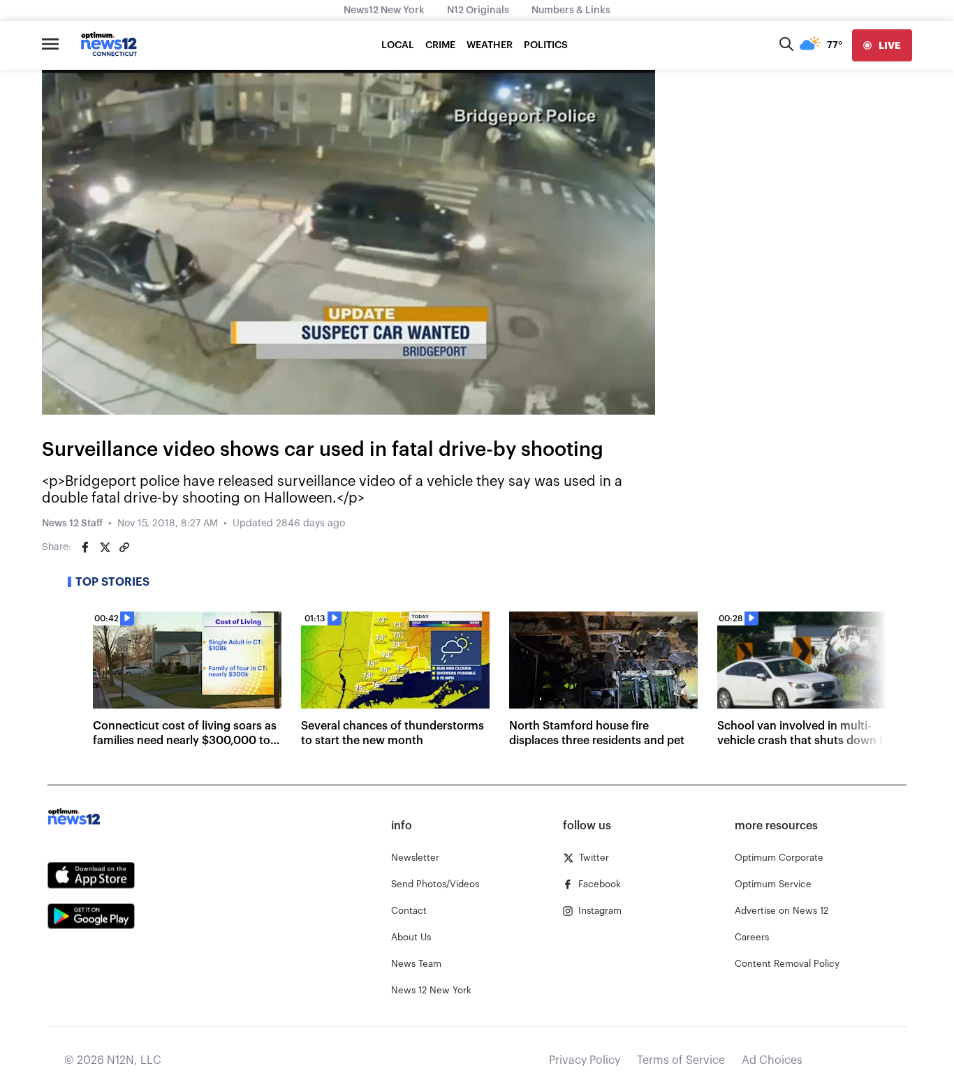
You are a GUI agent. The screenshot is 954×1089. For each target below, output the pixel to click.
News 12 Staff (72, 523)
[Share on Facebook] (85, 547)
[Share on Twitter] (104, 547)
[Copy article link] (124, 547)
